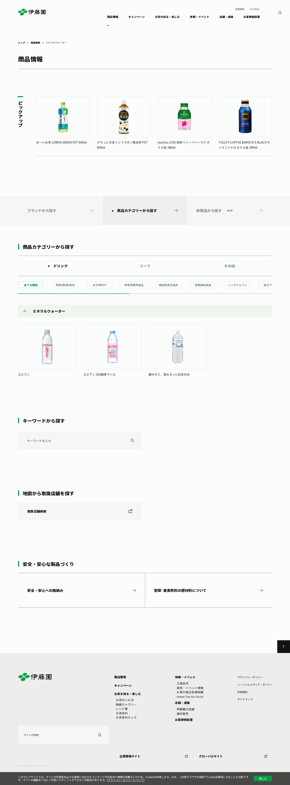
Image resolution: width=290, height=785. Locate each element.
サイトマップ (245, 699)
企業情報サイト (130, 756)
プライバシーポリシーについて (126, 780)
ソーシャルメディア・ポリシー (255, 684)
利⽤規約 (242, 692)
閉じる (263, 778)
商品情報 (35, 42)
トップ (21, 42)
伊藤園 (32, 12)
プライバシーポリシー (250, 677)
